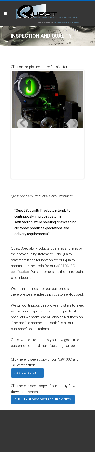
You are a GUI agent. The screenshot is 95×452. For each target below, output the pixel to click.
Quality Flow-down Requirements (43, 399)
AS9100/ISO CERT (27, 372)
